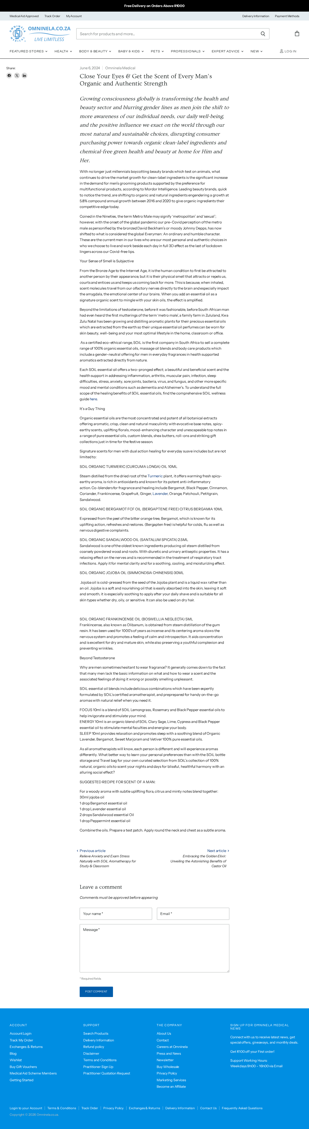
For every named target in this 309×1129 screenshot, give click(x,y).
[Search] (263, 33)
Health (62, 51)
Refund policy (93, 1047)
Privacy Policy (167, 1073)
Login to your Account (26, 1108)
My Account (74, 16)
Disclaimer (91, 1053)
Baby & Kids (129, 51)
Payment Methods (287, 16)
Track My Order (21, 1040)
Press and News (169, 1053)
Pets (156, 51)
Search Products (95, 1033)
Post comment (96, 991)
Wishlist (16, 1060)
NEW (255, 51)
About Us (164, 1033)
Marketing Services (171, 1080)
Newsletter (165, 1060)
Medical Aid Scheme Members (33, 1073)
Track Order (52, 16)
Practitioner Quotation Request (106, 1073)
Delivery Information (255, 16)
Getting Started (22, 1080)
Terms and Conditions (100, 1060)
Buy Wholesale (168, 1067)
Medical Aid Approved (24, 16)
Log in (290, 51)
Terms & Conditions (61, 1108)
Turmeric (155, 476)
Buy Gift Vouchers (23, 1067)
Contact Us (208, 1108)
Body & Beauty (94, 51)
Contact (163, 1040)
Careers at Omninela (172, 1047)
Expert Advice (226, 51)
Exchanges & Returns (26, 1047)
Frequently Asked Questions (242, 1108)
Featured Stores (27, 51)
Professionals (186, 51)
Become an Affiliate (171, 1086)
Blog (13, 1053)
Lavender (160, 493)
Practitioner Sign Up (98, 1067)
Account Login (20, 1033)
